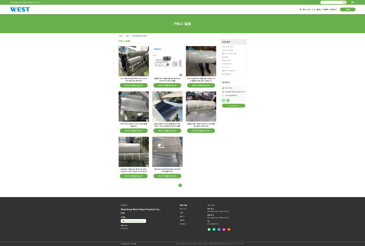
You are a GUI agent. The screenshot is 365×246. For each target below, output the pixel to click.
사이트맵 (133, 243)
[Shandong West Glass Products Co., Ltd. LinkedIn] (224, 229)
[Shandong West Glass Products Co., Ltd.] (20, 9)
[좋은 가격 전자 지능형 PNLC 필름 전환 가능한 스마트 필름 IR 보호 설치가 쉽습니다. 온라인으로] (201, 61)
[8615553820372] (209, 229)
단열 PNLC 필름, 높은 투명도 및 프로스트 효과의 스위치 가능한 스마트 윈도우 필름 (133, 171)
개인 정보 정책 (125, 243)
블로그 (319, 9)
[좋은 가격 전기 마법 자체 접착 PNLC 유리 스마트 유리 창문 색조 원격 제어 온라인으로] (134, 61)
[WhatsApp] (223, 100)
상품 (313, 9)
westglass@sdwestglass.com (235, 92)
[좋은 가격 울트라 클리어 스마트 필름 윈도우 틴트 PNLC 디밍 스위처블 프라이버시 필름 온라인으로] (167, 106)
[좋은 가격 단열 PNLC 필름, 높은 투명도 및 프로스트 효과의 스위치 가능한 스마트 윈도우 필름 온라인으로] (134, 152)
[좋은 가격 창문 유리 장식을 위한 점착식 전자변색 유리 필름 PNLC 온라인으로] (167, 152)
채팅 (347, 9)
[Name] (344, 2)
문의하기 (333, 9)
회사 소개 (306, 9)
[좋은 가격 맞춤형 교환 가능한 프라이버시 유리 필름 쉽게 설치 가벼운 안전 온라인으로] (201, 106)
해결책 (325, 9)
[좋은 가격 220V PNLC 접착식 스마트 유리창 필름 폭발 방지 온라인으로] (134, 106)
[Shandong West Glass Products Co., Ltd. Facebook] (219, 229)
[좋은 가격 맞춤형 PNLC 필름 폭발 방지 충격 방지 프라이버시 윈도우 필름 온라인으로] (167, 61)
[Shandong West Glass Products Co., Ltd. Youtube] (229, 229)
